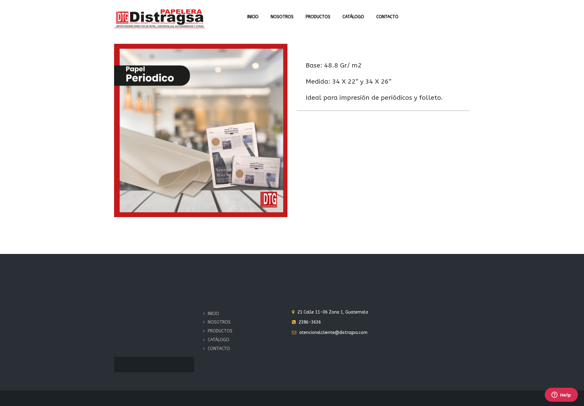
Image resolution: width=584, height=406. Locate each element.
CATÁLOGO (353, 16)
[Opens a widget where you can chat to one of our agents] (561, 395)
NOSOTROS (282, 16)
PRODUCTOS (318, 16)
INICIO (253, 16)
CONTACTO (387, 16)
